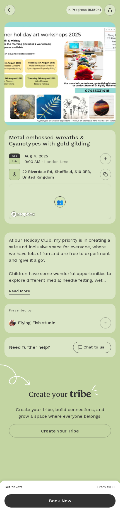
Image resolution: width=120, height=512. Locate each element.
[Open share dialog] (110, 10)
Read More (19, 291)
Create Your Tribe (60, 431)
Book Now (60, 500)
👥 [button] (60, 202)
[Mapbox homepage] (23, 214)
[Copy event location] (105, 174)
